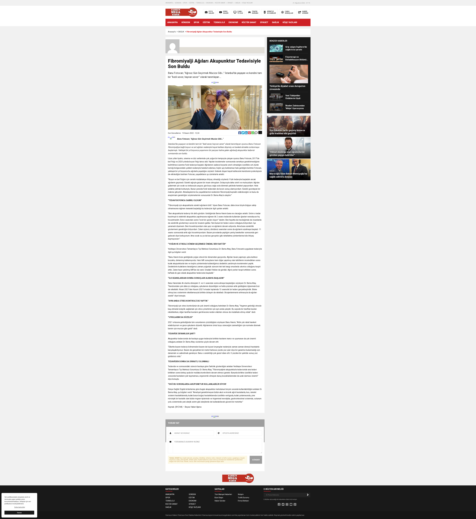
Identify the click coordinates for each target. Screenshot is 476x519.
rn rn (214, 82)
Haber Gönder (220, 501)
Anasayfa (172, 32)
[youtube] (291, 504)
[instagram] (287, 504)
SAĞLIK (237, 3)
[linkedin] (246, 133)
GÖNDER (256, 460)
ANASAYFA (169, 3)
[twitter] (243, 133)
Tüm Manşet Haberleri (223, 494)
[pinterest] (249, 133)
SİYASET (230, 3)
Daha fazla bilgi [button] (19, 507)
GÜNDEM (178, 3)
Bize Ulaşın (219, 498)
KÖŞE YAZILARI (247, 3)
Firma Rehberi (243, 501)
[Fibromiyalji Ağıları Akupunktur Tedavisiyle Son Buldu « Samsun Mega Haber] (181, 12)
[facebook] (240, 133)
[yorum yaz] (256, 133)
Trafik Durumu (243, 498)
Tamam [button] (19, 512)
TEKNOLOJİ (200, 3)
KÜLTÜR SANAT (220, 3)
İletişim (241, 494)
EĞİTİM (191, 3)
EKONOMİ (209, 3)
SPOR (185, 3)
